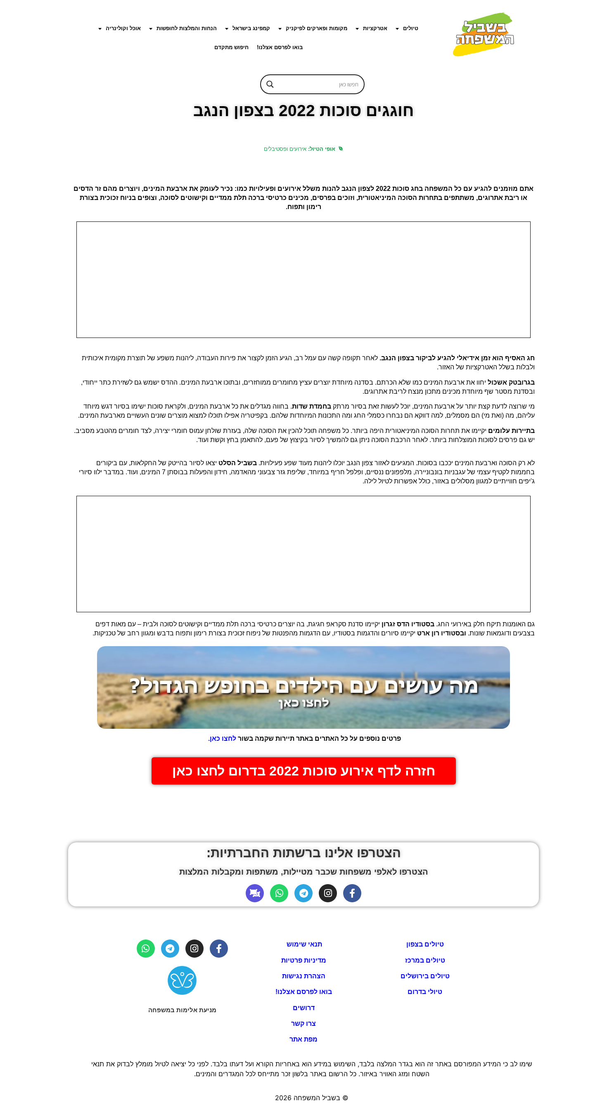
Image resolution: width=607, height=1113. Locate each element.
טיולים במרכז (425, 960)
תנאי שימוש (303, 944)
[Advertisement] (303, 280)
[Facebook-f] (352, 893)
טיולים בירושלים (425, 976)
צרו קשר (303, 1023)
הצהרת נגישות (303, 976)
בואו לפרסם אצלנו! (280, 47)
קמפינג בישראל (251, 28)
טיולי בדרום (425, 991)
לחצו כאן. (221, 738)
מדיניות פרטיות (303, 960)
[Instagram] (328, 893)
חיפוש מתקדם (231, 47)
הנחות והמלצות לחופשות (186, 28)
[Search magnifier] (270, 84)
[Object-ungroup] (255, 893)
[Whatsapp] (279, 893)
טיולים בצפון (425, 944)
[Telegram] (303, 893)
